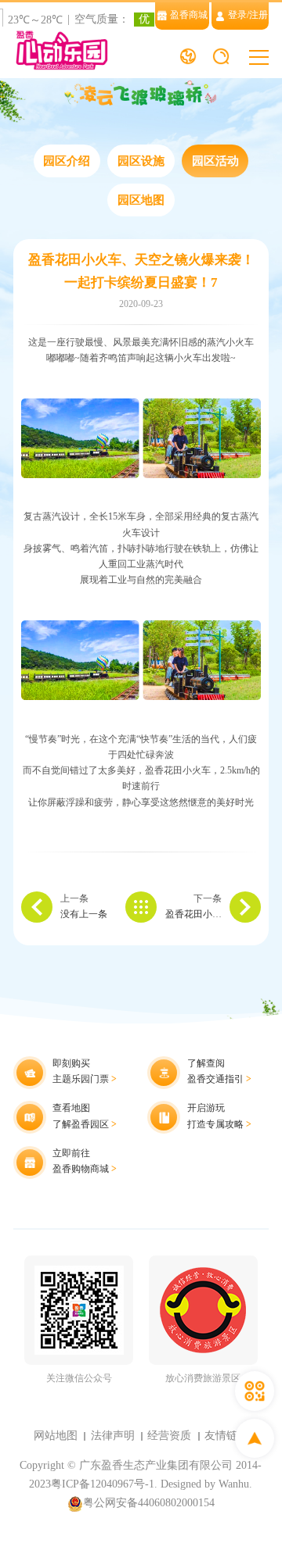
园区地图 (141, 200)
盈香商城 (189, 15)
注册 (258, 15)
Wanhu (234, 1484)
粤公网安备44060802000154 (149, 1503)
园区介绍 (66, 161)
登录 (237, 15)
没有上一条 (83, 914)
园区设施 (141, 161)
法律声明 (113, 1435)
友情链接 (226, 1435)
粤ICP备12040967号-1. (104, 1484)
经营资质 (169, 1435)
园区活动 (215, 161)
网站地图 (56, 1435)
